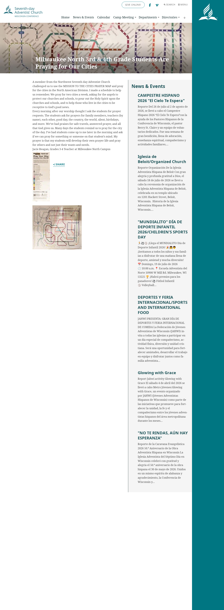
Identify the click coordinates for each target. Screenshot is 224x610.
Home (65, 17)
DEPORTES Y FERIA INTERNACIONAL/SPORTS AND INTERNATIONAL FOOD (162, 305)
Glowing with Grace (157, 372)
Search (170, 4)
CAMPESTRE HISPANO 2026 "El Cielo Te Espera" (161, 98)
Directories (169, 17)
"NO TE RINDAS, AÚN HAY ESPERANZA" (163, 435)
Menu (184, 4)
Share (60, 164)
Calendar (103, 17)
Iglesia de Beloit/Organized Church (162, 159)
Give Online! (133, 4)
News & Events (83, 17)
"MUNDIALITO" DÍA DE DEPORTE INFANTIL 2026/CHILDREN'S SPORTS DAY (163, 229)
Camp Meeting (123, 17)
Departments (148, 17)
